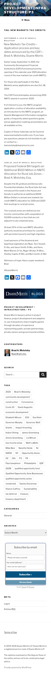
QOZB (8, 468)
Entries (10, 609)
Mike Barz (10, 448)
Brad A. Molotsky (32, 163)
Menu (27, 20)
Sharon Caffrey (13, 489)
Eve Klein (37, 417)
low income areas (14, 443)
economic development (17, 412)
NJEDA (9, 453)
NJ (37, 448)
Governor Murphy (14, 422)
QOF (41, 463)
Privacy (31, 587)
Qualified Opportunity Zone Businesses (24, 473)
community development (18, 397)
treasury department (16, 499)
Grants (9, 427)
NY (17, 453)
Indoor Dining (12, 432)
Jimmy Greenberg (14, 438)
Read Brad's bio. (18, 354)
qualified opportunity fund (27, 468)
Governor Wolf (33, 422)
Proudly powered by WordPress (17, 667)
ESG (27, 417)
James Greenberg (30, 432)
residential (11, 483)
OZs (14, 458)
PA (26, 458)
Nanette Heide (25, 448)
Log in (7, 604)
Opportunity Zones (31, 453)
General (8, 515)
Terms (23, 587)
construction (12, 402)
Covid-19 (10, 407)
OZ (7, 458)
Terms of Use (10, 632)
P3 (20, 458)
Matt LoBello (32, 443)
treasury (24, 494)
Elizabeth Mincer (14, 417)
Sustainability (30, 489)
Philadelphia (30, 463)
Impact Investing (24, 427)
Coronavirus (27, 402)
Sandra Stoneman (28, 483)
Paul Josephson (13, 463)
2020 (8, 392)
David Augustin (25, 407)
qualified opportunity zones (19, 478)
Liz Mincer (31, 438)
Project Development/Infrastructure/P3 (25, 8)
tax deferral (11, 494)
